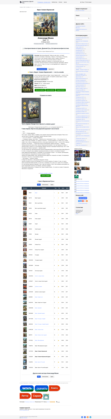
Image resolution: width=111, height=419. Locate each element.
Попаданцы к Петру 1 (80, 98)
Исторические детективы (81, 133)
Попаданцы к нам (79, 119)
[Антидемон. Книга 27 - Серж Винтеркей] (75, 169)
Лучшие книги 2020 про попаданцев (81, 181)
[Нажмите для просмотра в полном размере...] (27, 60)
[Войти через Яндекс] (83, 201)
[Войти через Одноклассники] (87, 201)
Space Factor (78, 125)
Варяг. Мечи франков (39, 340)
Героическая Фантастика (81, 64)
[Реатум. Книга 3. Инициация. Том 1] (75, 160)
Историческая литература (81, 123)
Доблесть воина (38, 286)
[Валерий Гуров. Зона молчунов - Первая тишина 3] (88, 153)
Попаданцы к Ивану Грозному (82, 102)
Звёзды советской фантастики (82, 126)
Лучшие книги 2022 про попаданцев (81, 185)
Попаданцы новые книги (39, 43)
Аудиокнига (51, 69)
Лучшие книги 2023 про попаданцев (81, 188)
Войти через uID (82, 198)
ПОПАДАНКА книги (80, 48)
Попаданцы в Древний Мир (81, 117)
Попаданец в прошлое (80, 26)
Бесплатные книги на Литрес (82, 71)
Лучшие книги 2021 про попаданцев (81, 183)
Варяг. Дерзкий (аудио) (40, 313)
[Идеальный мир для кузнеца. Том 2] (76, 153)
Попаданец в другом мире (81, 109)
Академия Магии (79, 52)
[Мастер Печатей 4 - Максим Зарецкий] (88, 156)
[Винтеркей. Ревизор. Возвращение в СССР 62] (84, 153)
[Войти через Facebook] (81, 201)
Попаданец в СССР (80, 97)
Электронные (45, 184)
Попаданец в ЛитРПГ (80, 108)
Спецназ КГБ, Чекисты (80, 138)
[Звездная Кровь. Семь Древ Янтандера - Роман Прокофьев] (81, 153)
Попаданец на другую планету (82, 113)
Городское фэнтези (80, 140)
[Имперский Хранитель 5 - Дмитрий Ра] (81, 156)
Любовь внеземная (80, 85)
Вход (83, 2)
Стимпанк (78, 143)
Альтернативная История (81, 45)
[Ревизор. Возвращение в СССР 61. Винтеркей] (88, 169)
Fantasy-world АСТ (80, 66)
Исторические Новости (81, 81)
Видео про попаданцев (81, 145)
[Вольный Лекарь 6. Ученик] (79, 160)
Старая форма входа (82, 203)
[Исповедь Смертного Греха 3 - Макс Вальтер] (76, 177)
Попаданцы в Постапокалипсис (82, 120)
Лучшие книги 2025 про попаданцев (81, 192)
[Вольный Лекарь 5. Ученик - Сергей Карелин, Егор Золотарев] (79, 173)
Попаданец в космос (80, 111)
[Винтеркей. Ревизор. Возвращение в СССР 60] (79, 169)
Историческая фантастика (81, 141)
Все (39, 184)
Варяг (36, 192)
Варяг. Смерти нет (39, 297)
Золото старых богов (39, 276)
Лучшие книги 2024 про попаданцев (81, 190)
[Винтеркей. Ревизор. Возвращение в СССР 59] (78, 165)
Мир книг (78, 27)
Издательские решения (81, 78)
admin (48, 401)
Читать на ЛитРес (40, 90)
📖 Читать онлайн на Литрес (46, 173)
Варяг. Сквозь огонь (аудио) (41, 335)
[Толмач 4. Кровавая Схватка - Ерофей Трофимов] (83, 169)
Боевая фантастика (80, 53)
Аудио (52, 184)
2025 (24, 7)
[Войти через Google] (85, 201)
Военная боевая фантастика (82, 60)
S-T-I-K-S (78, 68)
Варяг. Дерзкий (38, 307)
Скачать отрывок (46, 175)
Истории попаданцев (80, 80)
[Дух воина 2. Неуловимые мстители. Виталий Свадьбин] (75, 173)
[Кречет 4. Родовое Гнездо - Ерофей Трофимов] (75, 165)
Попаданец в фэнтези (80, 103)
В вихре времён (79, 56)
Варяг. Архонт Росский (40, 362)
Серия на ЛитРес (61, 90)
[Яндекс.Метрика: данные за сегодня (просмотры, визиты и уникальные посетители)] (23, 417)
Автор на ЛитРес (50, 90)
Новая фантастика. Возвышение (82, 135)
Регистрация (88, 2)
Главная (21, 7)
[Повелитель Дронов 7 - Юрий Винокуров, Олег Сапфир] (76, 156)
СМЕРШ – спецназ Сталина (81, 69)
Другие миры (78, 76)
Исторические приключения (82, 83)
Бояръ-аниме (79, 47)
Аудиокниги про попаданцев (82, 41)
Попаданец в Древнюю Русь (51, 43)
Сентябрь (28, 7)
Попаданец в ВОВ (79, 90)
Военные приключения (81, 55)
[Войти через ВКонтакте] (79, 201)
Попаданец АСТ (79, 50)
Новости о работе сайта (81, 88)
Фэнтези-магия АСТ (80, 131)
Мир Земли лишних (80, 86)
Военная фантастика (80, 58)
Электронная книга (42, 69)
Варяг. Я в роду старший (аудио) (42, 324)
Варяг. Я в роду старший (40, 318)
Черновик (78, 39)
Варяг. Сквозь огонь (39, 329)
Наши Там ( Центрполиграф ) (82, 129)
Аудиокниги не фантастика (81, 43)
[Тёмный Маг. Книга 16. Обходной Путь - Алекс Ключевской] (84, 156)
